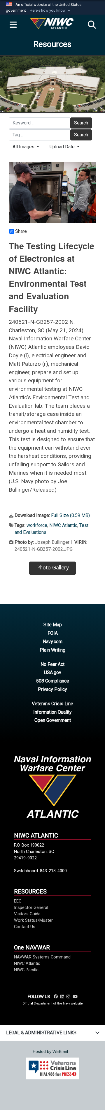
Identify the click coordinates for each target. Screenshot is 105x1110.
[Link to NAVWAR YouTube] (75, 996)
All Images (24, 146)
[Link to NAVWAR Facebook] (56, 996)
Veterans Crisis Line (52, 703)
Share (21, 231)
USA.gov (52, 672)
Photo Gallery (52, 567)
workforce (37, 525)
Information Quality (52, 712)
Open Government (52, 720)
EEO (18, 901)
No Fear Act (52, 664)
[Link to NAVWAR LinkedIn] (62, 996)
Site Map (52, 624)
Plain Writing (52, 650)
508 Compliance (52, 681)
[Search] (92, 25)
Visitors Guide (27, 914)
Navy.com (52, 641)
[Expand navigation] (13, 25)
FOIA (53, 633)
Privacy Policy (52, 689)
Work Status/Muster (33, 920)
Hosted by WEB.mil (50, 1051)
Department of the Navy (52, 1003)
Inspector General (31, 907)
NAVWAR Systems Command (42, 957)
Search (81, 123)
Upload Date (63, 146)
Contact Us (24, 926)
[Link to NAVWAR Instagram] (68, 996)
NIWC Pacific (26, 969)
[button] (51, 10)
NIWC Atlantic (63, 525)
